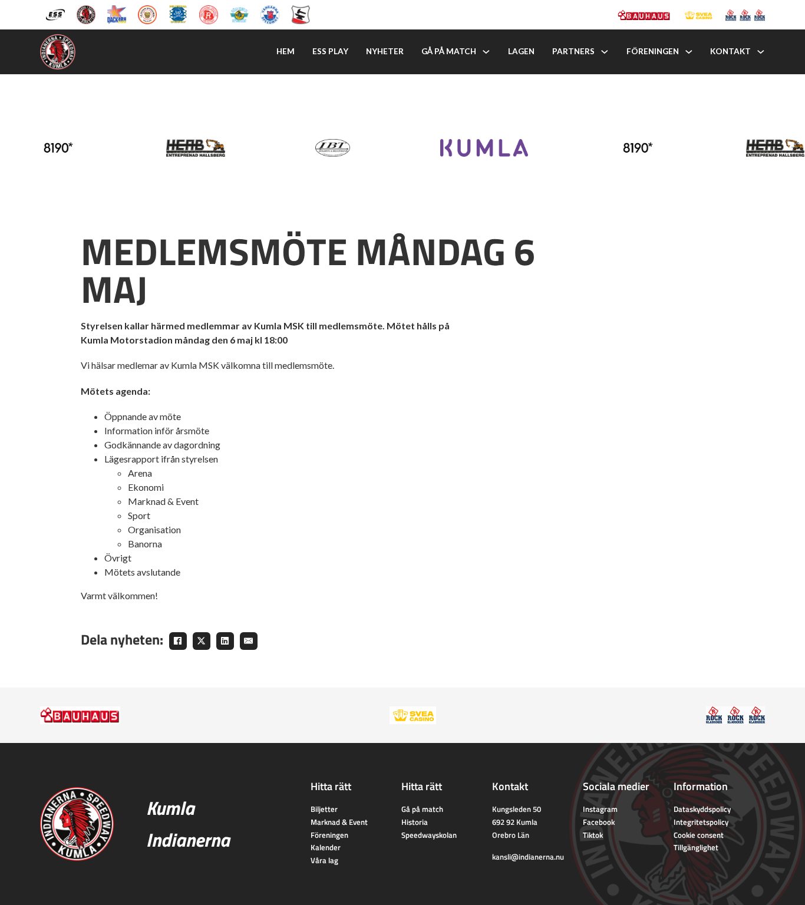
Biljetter (324, 809)
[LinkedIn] (225, 641)
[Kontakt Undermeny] (761, 52)
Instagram (600, 809)
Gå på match (448, 51)
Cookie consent (699, 835)
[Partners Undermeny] (605, 52)
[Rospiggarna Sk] (208, 13)
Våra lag (324, 860)
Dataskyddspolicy (702, 809)
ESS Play (330, 51)
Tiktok (593, 835)
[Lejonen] (147, 13)
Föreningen (652, 51)
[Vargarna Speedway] (269, 13)
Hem (285, 51)
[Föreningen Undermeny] (689, 52)
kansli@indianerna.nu (528, 857)
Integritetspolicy (701, 822)
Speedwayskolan (429, 835)
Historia (414, 822)
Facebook (599, 822)
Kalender (326, 847)
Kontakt (730, 51)
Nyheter (385, 51)
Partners (573, 51)
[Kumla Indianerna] (86, 13)
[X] (201, 641)
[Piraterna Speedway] (178, 13)
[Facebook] (178, 641)
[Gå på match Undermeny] (486, 52)
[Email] (249, 641)
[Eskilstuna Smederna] (300, 13)
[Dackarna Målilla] (116, 13)
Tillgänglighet (696, 847)
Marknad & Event (339, 822)
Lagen (521, 51)
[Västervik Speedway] (239, 13)
